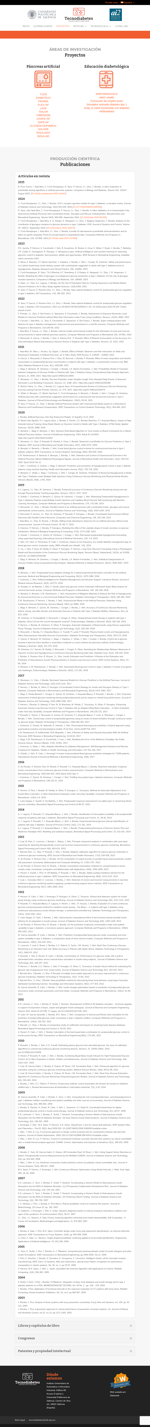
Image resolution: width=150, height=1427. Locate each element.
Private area (111, 3)
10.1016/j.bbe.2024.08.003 (93, 217)
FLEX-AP (43, 104)
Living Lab (121, 26)
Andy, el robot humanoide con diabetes (106, 108)
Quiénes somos (42, 26)
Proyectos (63, 26)
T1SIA (43, 94)
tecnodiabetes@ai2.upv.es (42, 1420)
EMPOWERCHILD (107, 94)
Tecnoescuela (99, 26)
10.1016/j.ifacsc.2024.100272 (60, 228)
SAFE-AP (43, 122)
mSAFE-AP (43, 118)
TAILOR (43, 111)
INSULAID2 (43, 132)
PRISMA (43, 101)
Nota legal (20, 1420)
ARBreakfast (106, 111)
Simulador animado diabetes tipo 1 (106, 104)
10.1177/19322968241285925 (87, 207)
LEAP (43, 108)
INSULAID (43, 136)
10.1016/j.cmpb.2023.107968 (62, 238)
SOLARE (43, 129)
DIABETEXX (43, 97)
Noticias (78, 26)
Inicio (26, 26)
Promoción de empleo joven (106, 101)
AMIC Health (106, 97)
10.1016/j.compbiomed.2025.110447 (48, 193)
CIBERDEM (43, 115)
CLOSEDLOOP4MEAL (43, 125)
